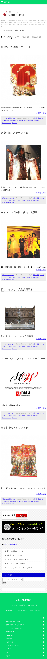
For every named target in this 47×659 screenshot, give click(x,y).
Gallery (8, 30)
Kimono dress (6, 123)
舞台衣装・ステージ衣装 (14, 132)
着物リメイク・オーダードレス (14, 625)
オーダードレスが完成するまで (14, 628)
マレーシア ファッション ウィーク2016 (23, 358)
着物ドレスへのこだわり (12, 621)
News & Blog (9, 635)
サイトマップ (9, 642)
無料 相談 (37, 118)
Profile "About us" (10, 649)
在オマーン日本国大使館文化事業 (19, 212)
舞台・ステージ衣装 (8, 198)
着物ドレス (37, 120)
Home (7, 618)
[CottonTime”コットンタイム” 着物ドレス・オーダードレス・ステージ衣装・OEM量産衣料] (13, 18)
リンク (7, 652)
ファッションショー (8, 275)
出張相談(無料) (9, 632)
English (7, 656)
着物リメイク (14, 120)
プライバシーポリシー (12, 645)
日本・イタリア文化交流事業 (17, 289)
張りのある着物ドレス (9, 499)
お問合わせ (8, 638)
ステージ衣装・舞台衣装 (26, 120)
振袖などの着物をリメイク (16, 46)
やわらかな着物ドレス (9, 118)
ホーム (3, 30)
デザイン (14, 123)
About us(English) (10, 544)
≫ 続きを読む (41, 113)
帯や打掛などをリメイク (14, 427)
